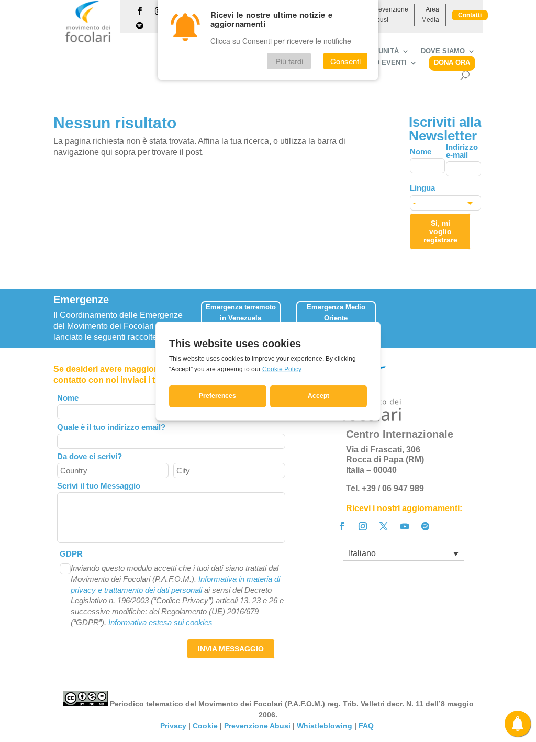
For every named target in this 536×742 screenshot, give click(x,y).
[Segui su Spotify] (139, 25)
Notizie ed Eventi (374, 63)
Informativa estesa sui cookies (160, 622)
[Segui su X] (383, 526)
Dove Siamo (443, 51)
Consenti (345, 61)
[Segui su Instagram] (362, 526)
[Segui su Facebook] (139, 11)
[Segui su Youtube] (404, 526)
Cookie (205, 726)
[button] (478, 313)
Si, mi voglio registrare (440, 231)
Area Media (430, 15)
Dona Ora (452, 63)
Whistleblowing (324, 726)
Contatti (470, 15)
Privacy (173, 726)
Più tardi (289, 61)
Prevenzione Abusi (390, 15)
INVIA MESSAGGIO (231, 649)
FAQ (367, 726)
